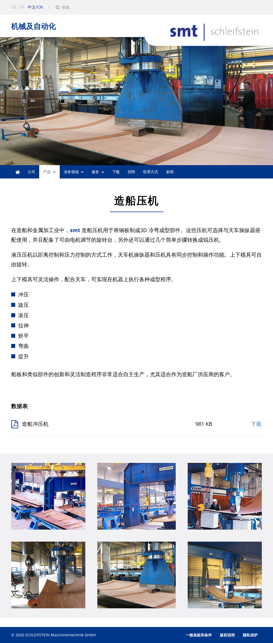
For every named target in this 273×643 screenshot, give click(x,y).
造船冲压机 (35, 423)
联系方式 (150, 171)
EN (22, 7)
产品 (47, 171)
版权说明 (227, 634)
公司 (31, 171)
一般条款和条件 (199, 634)
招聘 (131, 171)
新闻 (170, 171)
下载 (116, 171)
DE (13, 7)
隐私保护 (250, 634)
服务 (95, 171)
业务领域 (71, 171)
